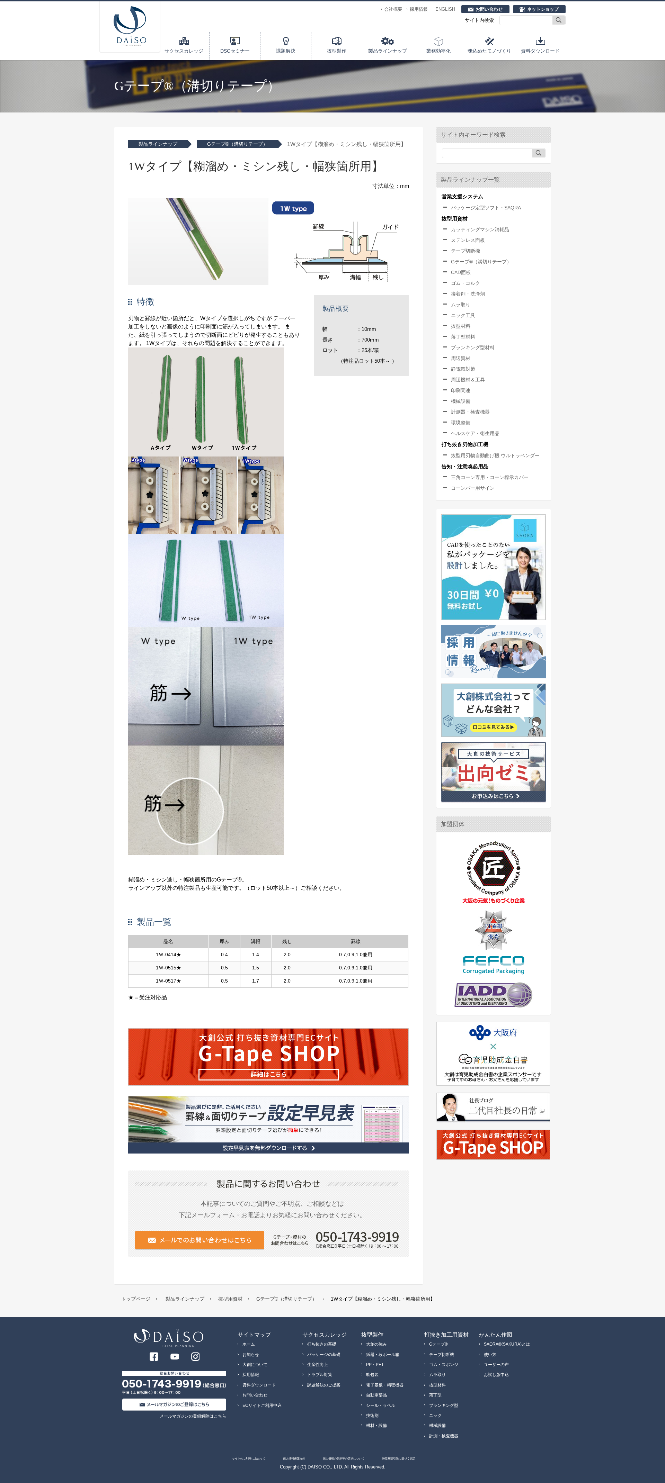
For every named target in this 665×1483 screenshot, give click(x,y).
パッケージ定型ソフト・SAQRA (486, 207)
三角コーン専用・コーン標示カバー (490, 477)
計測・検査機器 (443, 1436)
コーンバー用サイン (473, 488)
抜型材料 (460, 326)
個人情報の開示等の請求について (343, 1458)
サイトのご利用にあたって (248, 1458)
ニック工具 (463, 315)
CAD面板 (461, 272)
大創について (254, 1364)
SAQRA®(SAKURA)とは (507, 1344)
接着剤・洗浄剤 (468, 294)
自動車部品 (376, 1395)
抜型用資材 (230, 1299)
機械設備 (460, 401)
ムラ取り (460, 304)
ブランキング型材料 (473, 347)
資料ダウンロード (540, 51)
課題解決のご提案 (323, 1385)
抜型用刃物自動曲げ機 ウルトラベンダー (495, 455)
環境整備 (460, 422)
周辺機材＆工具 (468, 379)
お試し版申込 (496, 1374)
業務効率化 (438, 51)
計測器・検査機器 (470, 412)
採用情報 (419, 9)
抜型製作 (336, 51)
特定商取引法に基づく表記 (398, 1458)
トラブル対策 (319, 1374)
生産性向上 (317, 1364)
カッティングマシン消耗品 (480, 229)
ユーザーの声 (496, 1364)
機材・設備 (376, 1425)
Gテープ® (438, 1344)
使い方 (490, 1354)
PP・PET (375, 1364)
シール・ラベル (380, 1405)
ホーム (248, 1344)
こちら (220, 1416)
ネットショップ (543, 9)
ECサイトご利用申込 (262, 1405)
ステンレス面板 (468, 240)
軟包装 (372, 1374)
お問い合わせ (489, 9)
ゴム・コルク (465, 283)
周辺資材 (460, 358)
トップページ (135, 1299)
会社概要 (393, 9)
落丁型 (435, 1395)
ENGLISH (445, 9)
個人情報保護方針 (294, 1458)
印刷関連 (460, 390)
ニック (435, 1415)
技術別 (372, 1415)
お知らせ (250, 1354)
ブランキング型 (443, 1405)
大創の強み (376, 1344)
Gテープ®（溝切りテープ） (237, 144)
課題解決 (285, 51)
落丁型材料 (463, 337)
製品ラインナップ (387, 51)
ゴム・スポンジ (443, 1364)
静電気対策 (463, 369)
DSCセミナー (235, 51)
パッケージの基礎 (323, 1354)
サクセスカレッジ (184, 51)
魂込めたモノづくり (489, 51)
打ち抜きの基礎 (321, 1344)
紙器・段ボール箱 (382, 1354)
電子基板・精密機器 (385, 1385)
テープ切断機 (465, 251)
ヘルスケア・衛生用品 (475, 433)
